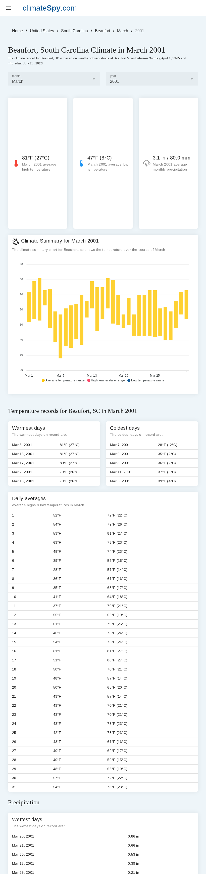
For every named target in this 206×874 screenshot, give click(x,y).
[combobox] (54, 79)
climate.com (50, 8)
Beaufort (102, 31)
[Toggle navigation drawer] (9, 8)
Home (17, 31)
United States (42, 31)
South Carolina (74, 31)
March (122, 31)
